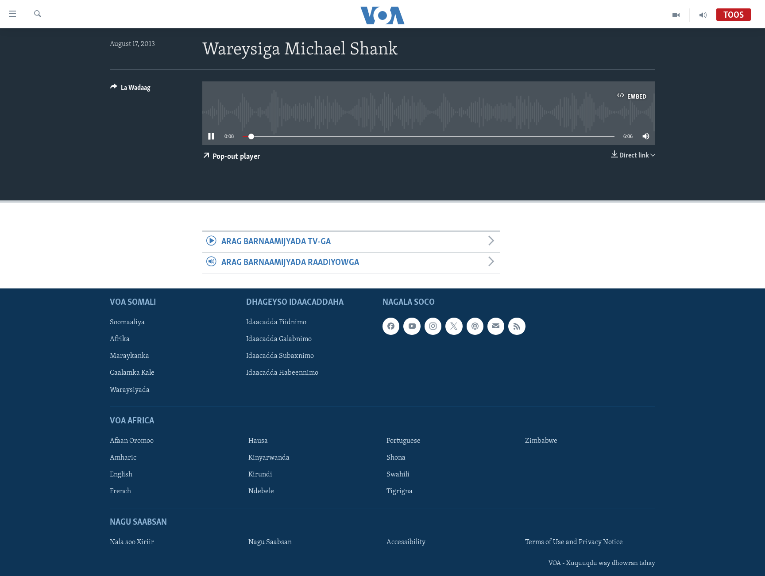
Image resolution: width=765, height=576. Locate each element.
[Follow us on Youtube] (411, 326)
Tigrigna (399, 491)
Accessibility (405, 542)
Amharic (123, 457)
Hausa (258, 441)
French (120, 491)
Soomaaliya (127, 322)
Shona (396, 457)
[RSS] (516, 326)
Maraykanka (129, 356)
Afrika (120, 339)
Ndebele (261, 491)
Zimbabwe (541, 441)
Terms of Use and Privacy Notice (574, 542)
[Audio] (703, 15)
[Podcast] (475, 326)
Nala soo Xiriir (132, 542)
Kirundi (260, 474)
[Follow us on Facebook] (390, 326)
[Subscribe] (495, 326)
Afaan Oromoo (132, 441)
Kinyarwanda (269, 457)
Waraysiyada (130, 390)
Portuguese (403, 441)
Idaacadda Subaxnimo (280, 356)
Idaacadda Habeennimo (282, 373)
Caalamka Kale (132, 373)
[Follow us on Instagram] (433, 326)
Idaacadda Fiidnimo (276, 322)
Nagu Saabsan (270, 542)
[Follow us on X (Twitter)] (453, 326)
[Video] (676, 15)
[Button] (130, 89)
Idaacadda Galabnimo (279, 339)
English (121, 474)
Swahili (398, 474)
